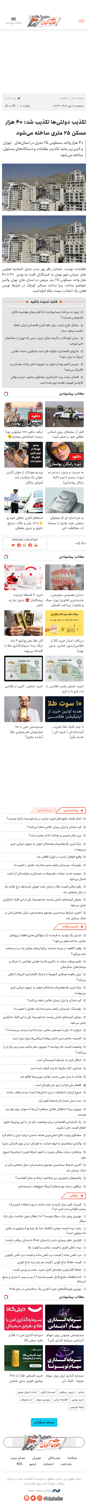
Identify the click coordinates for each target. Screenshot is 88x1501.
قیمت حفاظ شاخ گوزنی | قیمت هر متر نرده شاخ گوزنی (49, 1262)
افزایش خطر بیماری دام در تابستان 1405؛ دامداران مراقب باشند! (43, 1240)
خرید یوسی (78, 1399)
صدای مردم (18, 1457)
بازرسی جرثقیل (67, 1392)
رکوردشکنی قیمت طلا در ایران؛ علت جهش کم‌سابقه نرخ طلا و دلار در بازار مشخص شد (45, 889)
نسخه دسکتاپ (44, 1422)
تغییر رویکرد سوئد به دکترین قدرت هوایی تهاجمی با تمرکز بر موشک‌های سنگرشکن (47, 964)
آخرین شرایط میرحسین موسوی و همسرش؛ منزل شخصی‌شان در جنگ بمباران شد (45, 915)
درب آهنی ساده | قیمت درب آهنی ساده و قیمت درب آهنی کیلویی (43, 1254)
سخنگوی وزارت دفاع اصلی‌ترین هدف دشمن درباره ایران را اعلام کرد (41, 1135)
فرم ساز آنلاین (48, 1392)
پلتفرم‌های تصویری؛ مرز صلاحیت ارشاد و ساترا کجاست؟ (48, 1177)
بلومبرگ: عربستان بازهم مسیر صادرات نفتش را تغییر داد (47, 865)
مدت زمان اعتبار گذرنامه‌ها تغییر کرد (59, 1100)
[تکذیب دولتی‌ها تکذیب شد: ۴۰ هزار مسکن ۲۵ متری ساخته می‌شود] (44, 187)
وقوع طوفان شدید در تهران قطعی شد (59, 856)
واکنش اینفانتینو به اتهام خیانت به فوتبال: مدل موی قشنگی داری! (41, 1143)
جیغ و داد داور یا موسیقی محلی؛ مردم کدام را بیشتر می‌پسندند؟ (43, 1029)
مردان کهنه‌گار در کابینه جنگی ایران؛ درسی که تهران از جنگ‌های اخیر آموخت (44, 341)
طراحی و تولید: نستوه (40, 1491)
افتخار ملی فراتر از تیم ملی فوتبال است (58, 1085)
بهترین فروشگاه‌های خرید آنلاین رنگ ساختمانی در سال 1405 (45, 1288)
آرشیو (33, 1464)
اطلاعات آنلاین (44, 20)
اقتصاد (63, 98)
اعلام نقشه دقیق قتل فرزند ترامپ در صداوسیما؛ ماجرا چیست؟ (44, 818)
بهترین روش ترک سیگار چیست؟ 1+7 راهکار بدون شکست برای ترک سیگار (44, 1218)
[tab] (73, 810)
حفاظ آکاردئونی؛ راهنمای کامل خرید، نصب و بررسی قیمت (47, 1269)
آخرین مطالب (70, 926)
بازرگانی (74, 1196)
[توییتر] (33, 1498)
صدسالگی (54, 1457)
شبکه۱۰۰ (72, 1457)
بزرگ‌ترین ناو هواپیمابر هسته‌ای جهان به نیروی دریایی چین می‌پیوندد (48, 990)
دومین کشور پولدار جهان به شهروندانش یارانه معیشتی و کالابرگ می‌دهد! (46, 367)
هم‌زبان (36, 1457)
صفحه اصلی (76, 98)
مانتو (81, 1392)
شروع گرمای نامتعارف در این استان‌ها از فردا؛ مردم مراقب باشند (43, 1092)
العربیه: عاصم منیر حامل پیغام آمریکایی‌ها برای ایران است (46, 1038)
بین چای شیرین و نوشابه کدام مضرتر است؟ (55, 835)
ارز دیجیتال (26, 1399)
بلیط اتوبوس (77, 1407)
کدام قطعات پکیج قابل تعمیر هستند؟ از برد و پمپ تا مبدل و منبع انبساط (44, 1279)
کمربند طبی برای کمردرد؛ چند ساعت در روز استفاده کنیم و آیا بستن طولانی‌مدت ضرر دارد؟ (47, 1206)
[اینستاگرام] (39, 1498)
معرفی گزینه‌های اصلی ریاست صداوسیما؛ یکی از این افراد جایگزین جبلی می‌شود (44, 1020)
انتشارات (48, 1464)
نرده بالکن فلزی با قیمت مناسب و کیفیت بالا (54, 1247)
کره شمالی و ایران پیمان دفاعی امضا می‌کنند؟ (54, 826)
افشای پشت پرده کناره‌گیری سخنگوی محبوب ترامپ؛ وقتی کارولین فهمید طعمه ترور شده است (47, 380)
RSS (19, 1464)
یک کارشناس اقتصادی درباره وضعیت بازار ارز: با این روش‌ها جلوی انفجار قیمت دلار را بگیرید (44, 1124)
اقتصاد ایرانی (61, 1399)
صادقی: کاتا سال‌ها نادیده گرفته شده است (55, 1068)
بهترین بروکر (43, 1399)
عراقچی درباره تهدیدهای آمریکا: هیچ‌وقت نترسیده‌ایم (49, 1186)
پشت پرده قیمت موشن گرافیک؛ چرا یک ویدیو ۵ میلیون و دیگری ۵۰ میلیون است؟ (45, 1230)
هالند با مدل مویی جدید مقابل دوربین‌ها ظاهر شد (50, 1076)
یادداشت (66, 1464)
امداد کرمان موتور (27, 1392)
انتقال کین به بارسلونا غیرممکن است (59, 1059)
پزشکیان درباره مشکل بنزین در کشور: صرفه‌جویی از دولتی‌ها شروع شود (44, 1154)
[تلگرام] (26, 1498)
